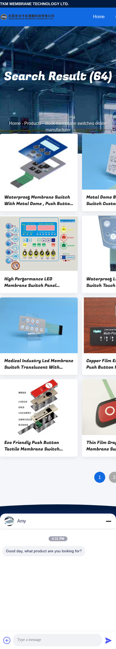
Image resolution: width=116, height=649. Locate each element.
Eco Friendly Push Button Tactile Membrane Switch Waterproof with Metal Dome (36, 445)
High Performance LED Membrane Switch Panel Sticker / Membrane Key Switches (30, 282)
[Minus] (108, 521)
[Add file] (7, 640)
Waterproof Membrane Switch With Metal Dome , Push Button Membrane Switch (38, 200)
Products (32, 123)
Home (99, 16)
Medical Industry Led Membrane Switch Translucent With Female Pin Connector (38, 364)
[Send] (108, 640)
